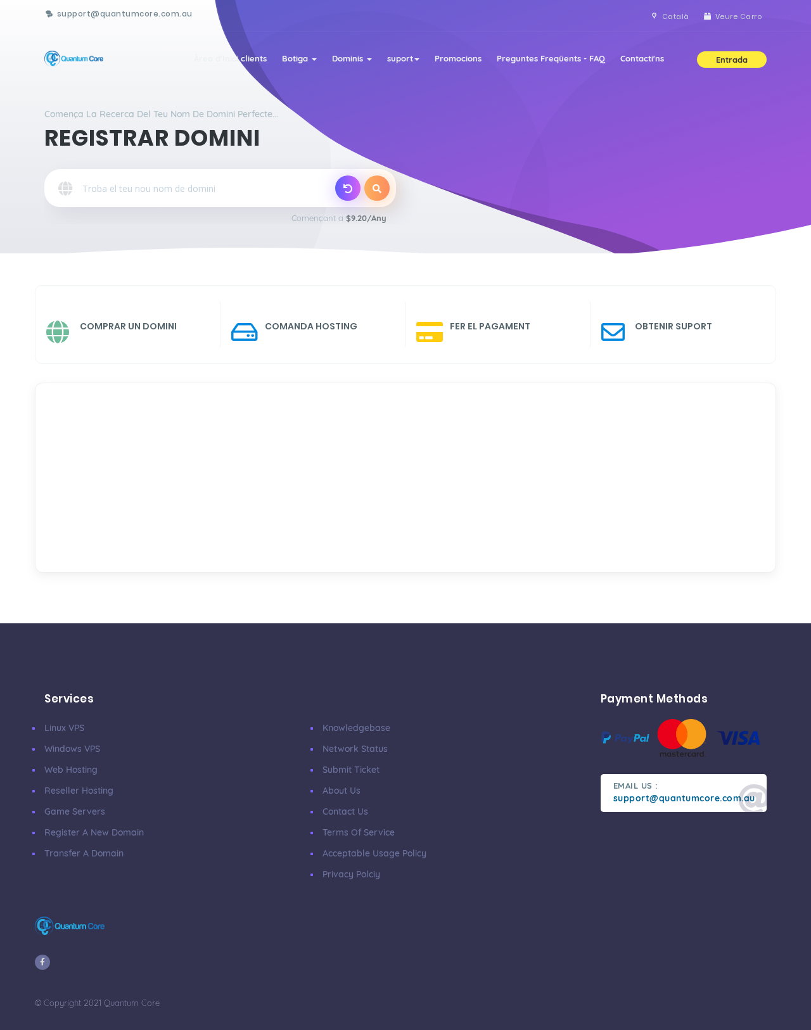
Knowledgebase (356, 728)
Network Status (355, 748)
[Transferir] (348, 188)
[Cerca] (377, 188)
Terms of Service (358, 832)
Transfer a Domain (84, 853)
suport (400, 58)
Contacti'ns (642, 58)
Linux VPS (64, 728)
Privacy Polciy (351, 874)
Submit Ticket (351, 769)
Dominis (349, 58)
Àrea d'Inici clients (230, 58)
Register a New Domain (94, 832)
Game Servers (74, 811)
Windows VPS (72, 748)
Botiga (296, 58)
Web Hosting (71, 769)
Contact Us (345, 811)
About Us (341, 790)
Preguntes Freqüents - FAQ (551, 58)
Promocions (458, 58)
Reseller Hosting (78, 790)
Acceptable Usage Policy (374, 853)
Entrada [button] (732, 59)
